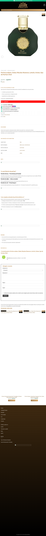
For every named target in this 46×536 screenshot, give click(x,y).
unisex (21, 153)
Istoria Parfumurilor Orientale (6, 442)
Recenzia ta (5, 272)
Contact (2, 421)
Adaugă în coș (11, 400)
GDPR (2, 426)
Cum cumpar (3, 414)
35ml (20, 142)
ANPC (2, 433)
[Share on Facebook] (4, 119)
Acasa (2, 408)
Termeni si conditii (4, 428)
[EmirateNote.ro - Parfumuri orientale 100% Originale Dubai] (23, 5)
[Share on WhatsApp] (2, 119)
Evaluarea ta (5, 268)
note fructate (22, 150)
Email (4, 287)
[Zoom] (2, 57)
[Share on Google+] (12, 119)
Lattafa (4, 116)
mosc (23, 144)
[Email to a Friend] (8, 119)
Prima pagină (3, 70)
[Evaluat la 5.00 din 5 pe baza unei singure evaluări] (23, 77)
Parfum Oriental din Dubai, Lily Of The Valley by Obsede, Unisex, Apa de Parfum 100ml (12, 397)
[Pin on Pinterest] (10, 119)
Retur (2, 431)
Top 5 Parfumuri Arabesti (6, 439)
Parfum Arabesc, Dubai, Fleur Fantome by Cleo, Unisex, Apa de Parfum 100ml (34, 397)
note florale (22, 147)
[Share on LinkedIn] (14, 119)
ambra (21, 144)
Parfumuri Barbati (11, 70)
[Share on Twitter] (6, 119)
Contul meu (3, 418)
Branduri (2, 412)
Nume (4, 282)
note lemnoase (27, 144)
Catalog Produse (4, 410)
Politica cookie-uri (4, 424)
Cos (1, 416)
